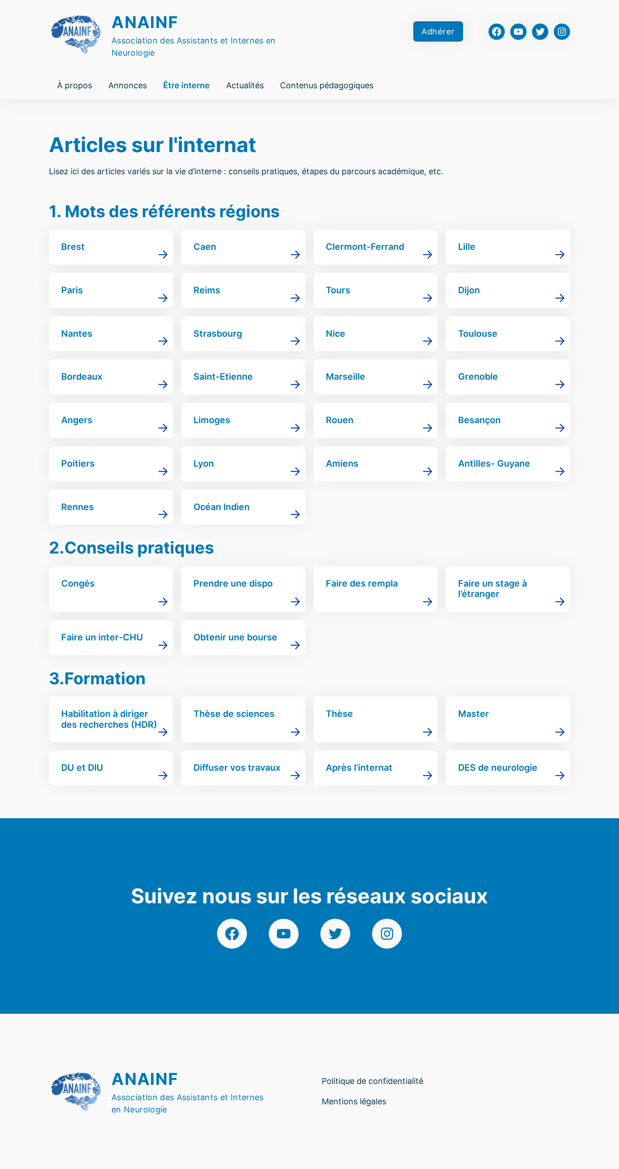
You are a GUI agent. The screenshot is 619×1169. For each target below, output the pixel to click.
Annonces (127, 85)
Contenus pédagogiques (326, 85)
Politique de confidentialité (372, 1081)
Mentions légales (354, 1101)
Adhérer (438, 31)
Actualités (245, 85)
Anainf (145, 22)
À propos (74, 85)
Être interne (186, 85)
